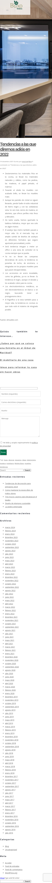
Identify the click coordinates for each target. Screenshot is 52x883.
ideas (24, 460)
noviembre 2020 (11, 660)
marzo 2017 (10, 806)
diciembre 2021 (11, 617)
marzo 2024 (10, 527)
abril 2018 (9, 763)
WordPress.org (11, 873)
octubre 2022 (10, 584)
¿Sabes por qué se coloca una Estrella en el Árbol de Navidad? (18, 348)
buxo (6, 460)
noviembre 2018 (11, 740)
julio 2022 (9, 594)
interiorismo (31, 460)
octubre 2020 (10, 663)
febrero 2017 (10, 809)
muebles (28, 463)
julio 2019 (9, 713)
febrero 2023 (10, 570)
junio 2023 (9, 557)
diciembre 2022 (11, 577)
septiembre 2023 (12, 547)
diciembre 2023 (11, 537)
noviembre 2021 (11, 620)
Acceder (8, 863)
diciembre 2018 (11, 736)
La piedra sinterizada (13, 506)
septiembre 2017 (12, 786)
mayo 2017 (9, 799)
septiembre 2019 (12, 706)
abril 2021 (9, 643)
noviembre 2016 (11, 819)
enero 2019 (9, 733)
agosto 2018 (10, 750)
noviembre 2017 (11, 780)
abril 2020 (9, 683)
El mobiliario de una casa (17, 360)
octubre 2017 (10, 783)
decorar (11, 460)
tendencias (4, 467)
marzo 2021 (10, 647)
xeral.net (25, 161)
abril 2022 (9, 604)
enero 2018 (9, 773)
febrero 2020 (10, 690)
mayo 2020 (9, 680)
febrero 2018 (10, 770)
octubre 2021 (10, 623)
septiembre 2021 (12, 627)
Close (2, 878)
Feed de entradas (12, 866)
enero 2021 (9, 653)
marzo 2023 (10, 567)
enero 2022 (9, 614)
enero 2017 (9, 813)
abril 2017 (9, 803)
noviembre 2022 (11, 580)
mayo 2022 (9, 600)
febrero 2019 (10, 730)
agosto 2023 (10, 550)
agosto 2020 (10, 670)
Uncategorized (11, 849)
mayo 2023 (9, 560)
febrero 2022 (10, 610)
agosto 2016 (10, 829)
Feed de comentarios (13, 869)
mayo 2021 (9, 640)
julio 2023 (9, 554)
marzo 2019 (10, 726)
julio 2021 (9, 633)
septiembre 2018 (12, 746)
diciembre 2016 (11, 816)
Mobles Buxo (19, 463)
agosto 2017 (10, 789)
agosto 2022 (10, 590)
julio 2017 (9, 793)
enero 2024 (9, 534)
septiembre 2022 (12, 587)
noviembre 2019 (11, 700)
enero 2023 (9, 574)
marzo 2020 (10, 687)
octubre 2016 (10, 823)
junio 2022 (9, 597)
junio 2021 (9, 637)
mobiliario (10, 463)
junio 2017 (9, 796)
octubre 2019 (10, 703)
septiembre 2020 (12, 667)
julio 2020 (9, 673)
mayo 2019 (9, 720)
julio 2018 (9, 753)
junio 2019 (9, 716)
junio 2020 (9, 677)
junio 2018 (9, 756)
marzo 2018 (10, 766)
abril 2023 (9, 564)
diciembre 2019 (11, 697)
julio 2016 (9, 833)
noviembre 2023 (11, 540)
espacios (18, 460)
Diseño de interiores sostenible (17, 503)
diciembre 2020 (11, 657)
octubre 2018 (10, 743)
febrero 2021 (10, 650)
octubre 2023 (10, 544)
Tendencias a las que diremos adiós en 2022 (18, 149)
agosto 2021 (10, 630)
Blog (30, 161)
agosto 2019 (10, 710)
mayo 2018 (9, 760)
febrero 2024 (10, 530)
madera (3, 463)
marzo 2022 (10, 607)
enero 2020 (9, 693)
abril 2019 (9, 723)
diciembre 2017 (11, 776)
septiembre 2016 (12, 826)
